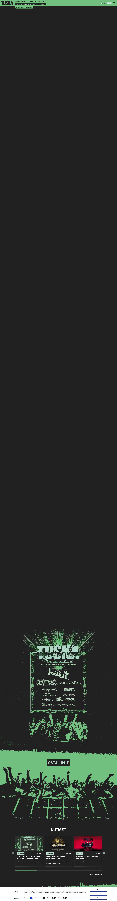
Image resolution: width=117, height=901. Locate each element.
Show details (72, 897)
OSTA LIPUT (58, 763)
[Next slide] (104, 853)
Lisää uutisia (95, 874)
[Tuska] (6, 3)
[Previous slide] (13, 853)
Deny (98, 897)
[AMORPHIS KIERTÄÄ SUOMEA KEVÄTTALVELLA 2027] (58, 851)
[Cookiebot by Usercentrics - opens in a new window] (16, 899)
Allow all (98, 889)
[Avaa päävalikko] (114, 3)
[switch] (43, 898)
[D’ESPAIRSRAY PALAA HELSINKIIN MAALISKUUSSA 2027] (88, 851)
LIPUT (109, 3)
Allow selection (98, 893)
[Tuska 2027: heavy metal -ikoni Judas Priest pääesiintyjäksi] (29, 851)
